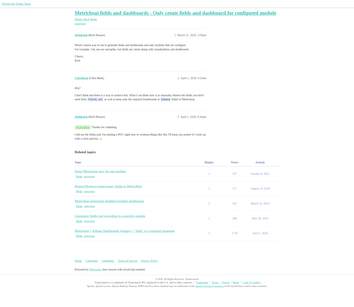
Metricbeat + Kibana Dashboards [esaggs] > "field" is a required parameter (125, 231)
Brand (236, 282)
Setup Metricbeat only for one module (100, 171)
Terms (215, 282)
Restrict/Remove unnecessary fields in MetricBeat (108, 186)
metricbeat (80, 23)
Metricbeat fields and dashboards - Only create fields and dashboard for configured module (175, 13)
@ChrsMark (83, 127)
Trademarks (202, 282)
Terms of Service (128, 260)
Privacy (226, 282)
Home (78, 260)
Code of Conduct (252, 282)
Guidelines (108, 260)
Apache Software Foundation (209, 286)
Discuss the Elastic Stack (16, 3)
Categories (92, 260)
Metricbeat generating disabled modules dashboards (109, 201)
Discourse (95, 269)
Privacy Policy (149, 260)
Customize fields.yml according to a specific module (110, 216)
